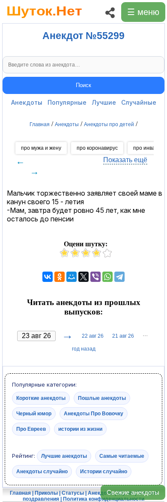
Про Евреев (31, 429)
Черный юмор (33, 414)
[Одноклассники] (59, 277)
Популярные (67, 102)
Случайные (138, 102)
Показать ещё (125, 159)
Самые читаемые (121, 456)
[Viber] (95, 277)
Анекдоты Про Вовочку (93, 414)
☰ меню (143, 12)
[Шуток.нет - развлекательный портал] (44, 20)
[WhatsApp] (107, 277)
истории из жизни (80, 429)
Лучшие (104, 102)
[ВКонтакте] (47, 277)
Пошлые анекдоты (102, 398)
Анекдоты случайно (42, 472)
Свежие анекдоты (133, 492)
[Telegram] (119, 277)
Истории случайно (103, 472)
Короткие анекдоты (41, 398)
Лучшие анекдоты (64, 456)
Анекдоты (26, 102)
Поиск (83, 85)
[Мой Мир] (71, 277)
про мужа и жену (41, 148)
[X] (83, 277)
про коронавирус (97, 148)
